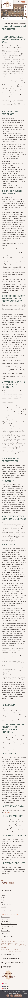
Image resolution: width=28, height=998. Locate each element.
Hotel (3, 897)
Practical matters (7, 926)
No (11, 995)
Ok (8, 995)
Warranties (4, 919)
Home (3, 895)
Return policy (5, 917)
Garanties (4, 933)
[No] (25, 993)
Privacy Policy (5, 921)
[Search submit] (23, 18)
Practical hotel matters (9, 924)
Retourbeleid (5, 931)
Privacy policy (7, 812)
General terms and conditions (11, 914)
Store (2, 902)
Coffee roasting (6, 904)
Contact (3, 907)
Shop (2, 900)
